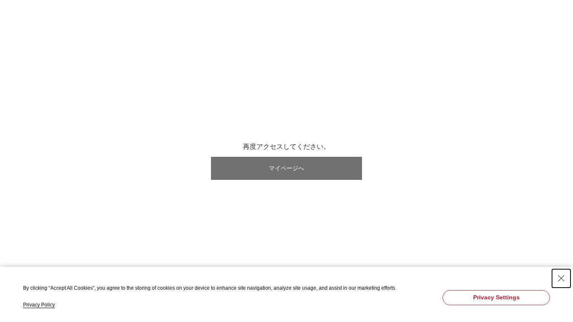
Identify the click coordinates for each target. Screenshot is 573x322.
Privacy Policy (39, 305)
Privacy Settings (496, 297)
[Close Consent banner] (561, 278)
